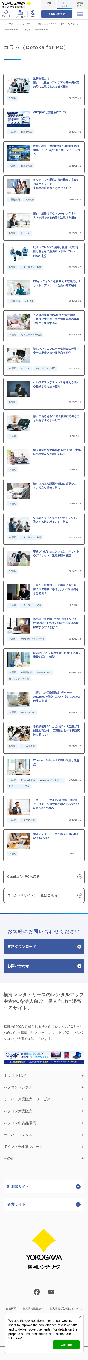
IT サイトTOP (15, 1075)
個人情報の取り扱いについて (66, 1308)
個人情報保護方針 (33, 1308)
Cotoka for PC (11, 29)
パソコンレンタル (18, 1087)
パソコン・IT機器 (33, 24)
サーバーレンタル (18, 1135)
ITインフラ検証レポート (23, 1147)
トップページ (11, 24)
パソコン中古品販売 (20, 1123)
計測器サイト (80, 4)
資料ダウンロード (21, 946)
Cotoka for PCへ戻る (23, 876)
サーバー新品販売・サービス (27, 1099)
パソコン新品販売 (18, 1111)
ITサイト (64, 4)
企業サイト (49, 4)
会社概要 (11, 1308)
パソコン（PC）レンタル (61, 24)
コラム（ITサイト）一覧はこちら (32, 895)
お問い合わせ (57, 14)
